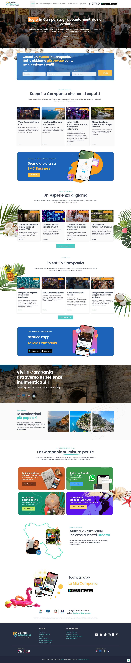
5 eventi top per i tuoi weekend (75, 293)
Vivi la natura (28, 508)
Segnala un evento (71, 634)
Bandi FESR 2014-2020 (45, 640)
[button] (2, 28)
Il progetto (83, 4)
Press (41, 636)
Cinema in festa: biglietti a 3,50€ (51, 225)
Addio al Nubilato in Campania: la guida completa (76, 227)
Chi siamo (42, 632)
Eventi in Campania (59, 4)
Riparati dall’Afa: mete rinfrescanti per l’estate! (102, 124)
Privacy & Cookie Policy (83, 659)
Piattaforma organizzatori (74, 636)
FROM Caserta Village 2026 (28, 123)
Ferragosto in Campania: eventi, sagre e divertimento (27, 294)
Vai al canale (76, 484)
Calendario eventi (71, 638)
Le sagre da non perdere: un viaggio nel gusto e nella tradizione (102, 294)
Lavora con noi (43, 638)
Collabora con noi (44, 634)
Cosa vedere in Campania (44, 4)
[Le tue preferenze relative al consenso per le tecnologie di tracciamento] (128, 660)
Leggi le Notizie (29, 484)
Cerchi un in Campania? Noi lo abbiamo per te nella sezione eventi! (48, 61)
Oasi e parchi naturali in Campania (102, 225)
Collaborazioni (72, 4)
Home (33, 4)
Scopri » (20, 144)
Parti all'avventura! (78, 506)
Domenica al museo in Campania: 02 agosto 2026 (28, 227)
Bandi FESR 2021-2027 (45, 643)
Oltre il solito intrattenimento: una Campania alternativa (77, 125)
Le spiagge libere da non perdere (52, 123)
